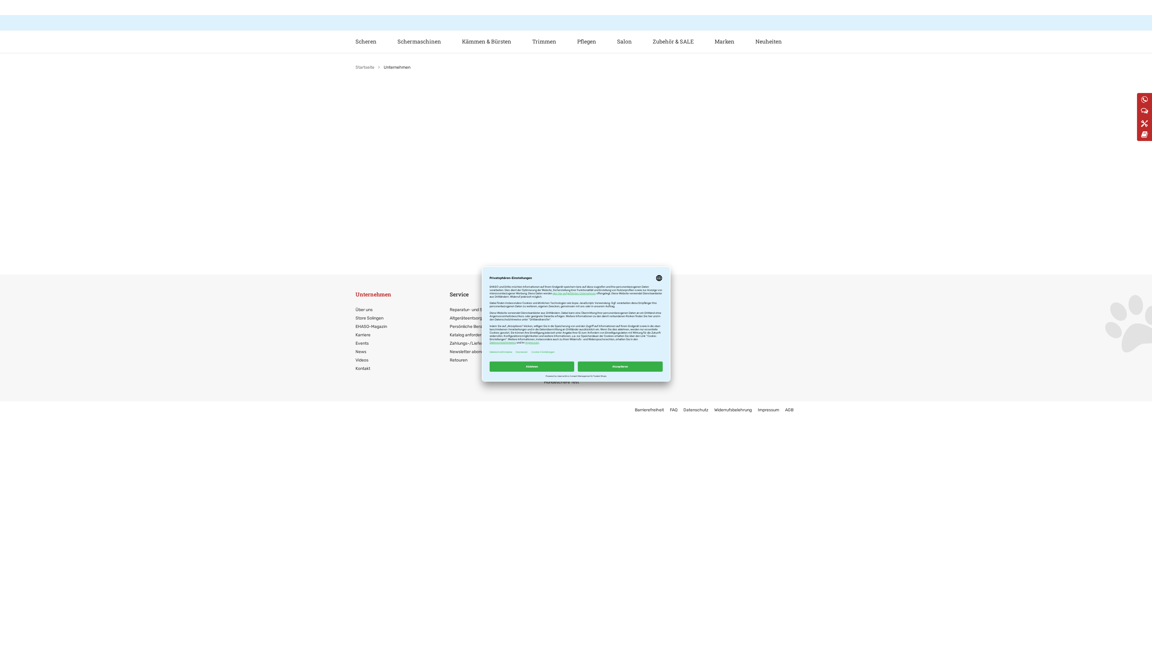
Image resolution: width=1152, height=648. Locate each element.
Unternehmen (373, 294)
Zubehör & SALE (673, 41)
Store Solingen (369, 318)
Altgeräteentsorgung (469, 318)
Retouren (458, 360)
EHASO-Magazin (371, 326)
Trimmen (544, 41)
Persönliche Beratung (470, 326)
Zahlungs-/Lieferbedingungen (479, 343)
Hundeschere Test (561, 382)
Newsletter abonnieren (471, 351)
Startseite (365, 67)
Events (362, 343)
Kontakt (363, 368)
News (361, 351)
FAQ (673, 409)
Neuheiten (768, 41)
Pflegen (586, 41)
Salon (624, 41)
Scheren (366, 41)
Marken (724, 41)
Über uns (364, 309)
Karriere (363, 335)
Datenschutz (695, 409)
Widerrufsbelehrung (733, 409)
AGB (789, 409)
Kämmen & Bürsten (486, 41)
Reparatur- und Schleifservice (478, 309)
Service (459, 294)
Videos (362, 360)
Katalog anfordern (467, 335)
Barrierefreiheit (649, 409)
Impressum (768, 409)
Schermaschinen (419, 41)
